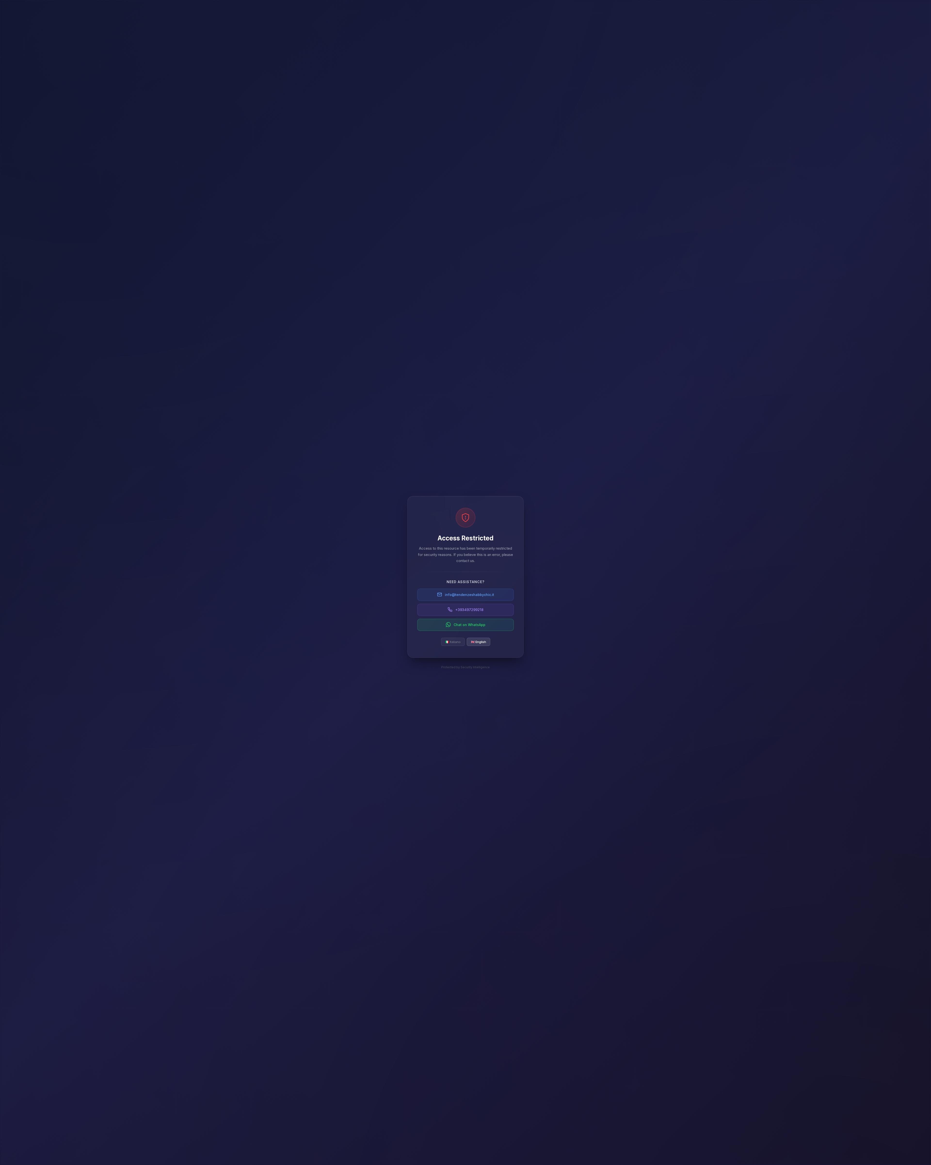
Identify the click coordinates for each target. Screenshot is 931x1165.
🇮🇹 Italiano (453, 642)
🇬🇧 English (478, 642)
